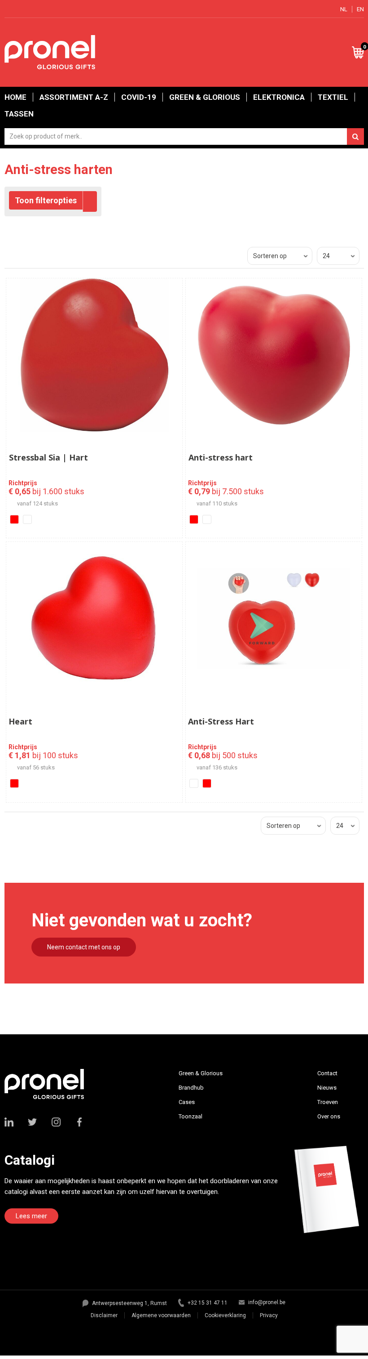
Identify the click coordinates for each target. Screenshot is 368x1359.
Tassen (19, 113)
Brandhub (191, 1087)
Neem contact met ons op (83, 947)
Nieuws (327, 1087)
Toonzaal (190, 1116)
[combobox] (184, 136)
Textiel (333, 97)
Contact (327, 1073)
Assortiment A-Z (73, 97)
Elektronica (279, 97)
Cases (187, 1102)
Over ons (328, 1116)
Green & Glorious (204, 97)
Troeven (327, 1102)
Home (15, 97)
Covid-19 (138, 97)
